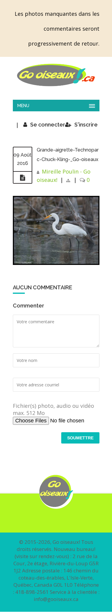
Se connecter (47, 124)
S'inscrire (86, 124)
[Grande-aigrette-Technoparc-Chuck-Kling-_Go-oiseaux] (22, 178)
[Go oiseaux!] (56, 75)
